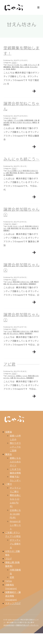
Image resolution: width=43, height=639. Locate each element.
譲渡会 (8, 454)
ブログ (8, 558)
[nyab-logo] (14, 416)
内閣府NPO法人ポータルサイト (27, 625)
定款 (12, 577)
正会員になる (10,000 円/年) (15, 513)
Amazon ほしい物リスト (15, 525)
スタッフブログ (13, 603)
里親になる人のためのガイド (15, 461)
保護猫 (8, 431)
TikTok (8, 580)
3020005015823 (8, 625)
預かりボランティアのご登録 (15, 446)
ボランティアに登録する (15, 543)
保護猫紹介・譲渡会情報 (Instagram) (13, 596)
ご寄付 (8, 483)
